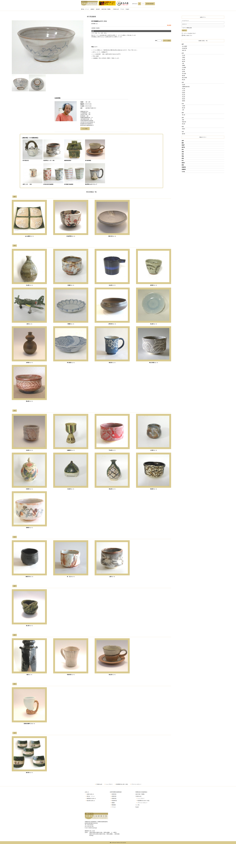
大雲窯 (183, 105)
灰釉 (183, 151)
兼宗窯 (183, 61)
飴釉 (183, 164)
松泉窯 (183, 92)
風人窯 (183, 114)
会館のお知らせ (90, 794)
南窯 (183, 119)
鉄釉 (183, 158)
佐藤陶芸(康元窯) (186, 86)
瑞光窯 (183, 98)
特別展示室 (114, 800)
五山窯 (183, 55)
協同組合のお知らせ (91, 798)
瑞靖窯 (183, 100)
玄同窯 (183, 71)
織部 (183, 142)
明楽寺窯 (184, 121)
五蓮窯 (183, 57)
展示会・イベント (85, 9)
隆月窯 (183, 133)
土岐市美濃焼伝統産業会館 (116, 792)
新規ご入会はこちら (187, 35)
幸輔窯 (183, 65)
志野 (183, 140)
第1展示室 (114, 794)
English (127, 9)
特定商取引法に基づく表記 (122, 784)
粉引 (183, 160)
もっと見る (85, 128)
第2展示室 (114, 796)
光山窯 (183, 59)
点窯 (183, 109)
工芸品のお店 (116, 9)
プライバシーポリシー (136, 784)
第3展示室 (114, 798)
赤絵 (183, 153)
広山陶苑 (184, 67)
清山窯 (183, 96)
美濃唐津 (184, 169)
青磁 (183, 156)
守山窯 (183, 88)
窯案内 (113, 802)
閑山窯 (183, 79)
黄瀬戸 (183, 145)
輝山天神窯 (184, 77)
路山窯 (183, 123)
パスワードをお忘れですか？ (189, 33)
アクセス (122, 9)
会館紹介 (92, 9)
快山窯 (183, 69)
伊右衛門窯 (184, 48)
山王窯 (183, 90)
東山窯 (183, 107)
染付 (183, 149)
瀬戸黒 (183, 147)
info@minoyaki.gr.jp (92, 827)
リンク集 (137, 804)
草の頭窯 (184, 73)
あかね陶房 (184, 46)
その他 (183, 171)
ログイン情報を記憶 (187, 27)
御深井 (183, 162)
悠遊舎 (183, 128)
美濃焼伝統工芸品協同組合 (141, 792)
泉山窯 (183, 94)
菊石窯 (183, 75)
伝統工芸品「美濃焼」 (106, 9)
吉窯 (183, 63)
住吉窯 (183, 84)
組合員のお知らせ (91, 800)
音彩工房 (184, 50)
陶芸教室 (114, 804)
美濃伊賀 (184, 167)
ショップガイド (109, 784)
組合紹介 (98, 9)
